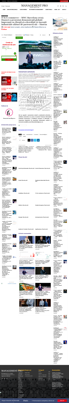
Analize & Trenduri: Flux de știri (26, 229)
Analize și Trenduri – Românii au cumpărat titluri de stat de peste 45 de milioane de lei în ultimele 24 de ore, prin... (58, 53)
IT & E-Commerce (5, 15)
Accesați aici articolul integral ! (26, 130)
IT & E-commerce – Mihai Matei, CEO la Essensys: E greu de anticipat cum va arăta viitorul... (41, 277)
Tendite (24, 136)
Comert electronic (29, 134)
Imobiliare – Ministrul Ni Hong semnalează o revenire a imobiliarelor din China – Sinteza (58, 254)
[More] (49, 35)
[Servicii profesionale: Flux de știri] (27, 163)
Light (24, 35)
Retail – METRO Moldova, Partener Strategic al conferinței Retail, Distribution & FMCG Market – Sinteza (58, 244)
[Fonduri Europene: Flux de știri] (43, 200)
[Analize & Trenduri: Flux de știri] (27, 224)
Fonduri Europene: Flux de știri (42, 205)
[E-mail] (29, 140)
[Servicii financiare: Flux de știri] (43, 163)
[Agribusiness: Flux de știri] (43, 224)
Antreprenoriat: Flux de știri (42, 217)
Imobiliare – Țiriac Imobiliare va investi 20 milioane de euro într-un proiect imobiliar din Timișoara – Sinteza (58, 114)
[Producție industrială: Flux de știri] (43, 175)
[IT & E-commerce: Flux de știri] (43, 188)
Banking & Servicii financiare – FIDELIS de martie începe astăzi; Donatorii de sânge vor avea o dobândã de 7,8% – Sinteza (43, 148)
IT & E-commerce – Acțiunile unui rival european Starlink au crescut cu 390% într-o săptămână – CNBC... (42, 262)
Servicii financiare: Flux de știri (42, 168)
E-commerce (36, 134)
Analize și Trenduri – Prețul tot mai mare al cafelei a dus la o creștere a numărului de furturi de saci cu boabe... (58, 87)
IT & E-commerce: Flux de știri (42, 193)
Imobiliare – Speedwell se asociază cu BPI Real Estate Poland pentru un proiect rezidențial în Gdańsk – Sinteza (58, 212)
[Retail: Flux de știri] (27, 175)
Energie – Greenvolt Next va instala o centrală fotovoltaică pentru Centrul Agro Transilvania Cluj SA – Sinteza (58, 223)
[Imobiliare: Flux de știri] (27, 188)
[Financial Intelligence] (9, 112)
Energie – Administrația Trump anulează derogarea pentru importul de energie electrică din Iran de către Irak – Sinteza (58, 345)
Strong (32, 35)
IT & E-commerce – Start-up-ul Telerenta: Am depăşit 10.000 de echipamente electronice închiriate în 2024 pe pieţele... (26, 309)
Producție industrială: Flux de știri (42, 181)
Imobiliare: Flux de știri (24, 193)
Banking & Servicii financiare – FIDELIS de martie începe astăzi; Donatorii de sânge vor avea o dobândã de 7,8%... (7, 214)
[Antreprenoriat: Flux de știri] (43, 212)
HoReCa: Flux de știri (23, 205)
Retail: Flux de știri (23, 180)
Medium (27, 35)
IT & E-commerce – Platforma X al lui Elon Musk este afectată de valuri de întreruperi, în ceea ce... (7, 131)
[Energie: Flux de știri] (27, 212)
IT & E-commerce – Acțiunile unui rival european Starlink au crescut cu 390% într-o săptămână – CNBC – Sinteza (7, 150)
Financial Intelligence (8, 34)
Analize (23, 134)
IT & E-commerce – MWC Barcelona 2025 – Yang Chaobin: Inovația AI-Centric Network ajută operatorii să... (26, 277)
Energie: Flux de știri (23, 217)
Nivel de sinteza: (19, 35)
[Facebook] (58, 6)
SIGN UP (62, 400)
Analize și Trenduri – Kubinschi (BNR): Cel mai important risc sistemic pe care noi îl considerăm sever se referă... (7, 259)
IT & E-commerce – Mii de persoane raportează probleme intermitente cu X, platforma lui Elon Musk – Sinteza (58, 201)
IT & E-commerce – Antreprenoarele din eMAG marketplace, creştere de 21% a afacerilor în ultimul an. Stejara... (26, 246)
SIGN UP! (9, 59)
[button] (66, 6)
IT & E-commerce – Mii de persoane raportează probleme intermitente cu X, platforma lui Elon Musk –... (26, 262)
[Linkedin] (38, 140)
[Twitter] (63, 6)
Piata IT (20, 136)
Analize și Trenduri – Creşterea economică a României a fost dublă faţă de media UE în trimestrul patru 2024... (7, 192)
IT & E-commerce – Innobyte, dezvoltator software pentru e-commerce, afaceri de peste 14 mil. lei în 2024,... (42, 309)
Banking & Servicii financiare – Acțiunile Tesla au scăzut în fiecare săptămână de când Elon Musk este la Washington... (7, 170)
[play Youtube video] (9, 80)
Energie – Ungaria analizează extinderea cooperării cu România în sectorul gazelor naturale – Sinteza (58, 125)
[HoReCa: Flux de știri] (27, 200)
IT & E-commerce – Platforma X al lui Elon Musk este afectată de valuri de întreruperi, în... (42, 246)
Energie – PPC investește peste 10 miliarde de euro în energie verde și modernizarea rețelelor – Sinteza (58, 65)
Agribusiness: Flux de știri (41, 229)
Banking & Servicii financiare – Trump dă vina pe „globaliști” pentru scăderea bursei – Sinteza (7, 237)
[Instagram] (60, 6)
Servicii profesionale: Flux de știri (26, 168)
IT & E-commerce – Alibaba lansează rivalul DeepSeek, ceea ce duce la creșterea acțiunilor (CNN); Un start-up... (26, 293)
